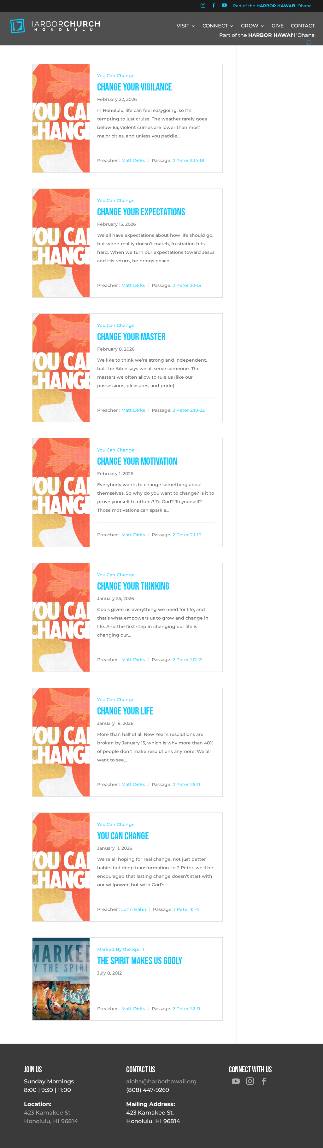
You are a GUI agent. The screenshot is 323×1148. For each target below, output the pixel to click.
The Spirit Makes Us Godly (139, 961)
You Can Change (116, 76)
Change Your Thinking (133, 586)
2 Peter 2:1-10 (187, 535)
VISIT (183, 26)
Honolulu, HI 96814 (51, 1121)
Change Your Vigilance (134, 87)
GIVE (278, 26)
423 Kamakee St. (48, 1112)
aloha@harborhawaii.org (161, 1081)
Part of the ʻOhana (272, 5)
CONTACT (303, 26)
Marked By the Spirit (120, 949)
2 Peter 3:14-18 (188, 160)
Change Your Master (131, 337)
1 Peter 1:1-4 (186, 909)
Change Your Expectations (141, 212)
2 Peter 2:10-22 (189, 410)
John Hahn (133, 909)
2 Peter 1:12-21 (188, 659)
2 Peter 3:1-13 (187, 285)
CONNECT (215, 26)
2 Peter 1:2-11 (186, 1008)
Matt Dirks (133, 160)
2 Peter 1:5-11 (186, 784)
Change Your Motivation (137, 462)
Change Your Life (125, 711)
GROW (249, 26)
